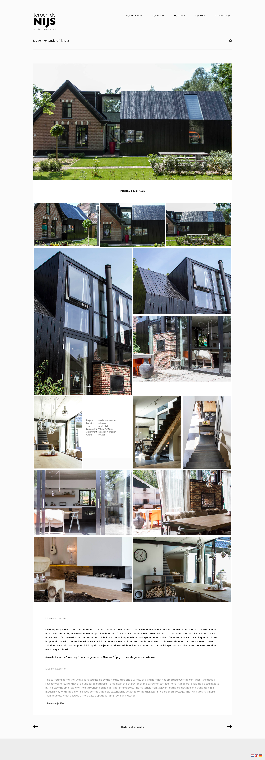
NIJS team (200, 15)
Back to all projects (132, 726)
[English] (257, 755)
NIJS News (179, 15)
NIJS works (158, 15)
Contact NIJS (222, 15)
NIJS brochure (134, 15)
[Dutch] (253, 755)
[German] (261, 755)
